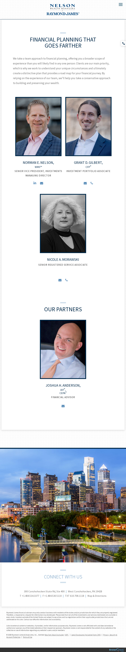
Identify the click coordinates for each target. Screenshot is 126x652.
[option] (38, 143)
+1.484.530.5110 (53, 595)
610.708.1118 (77, 595)
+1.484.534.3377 (30, 595)
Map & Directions (96, 595)
